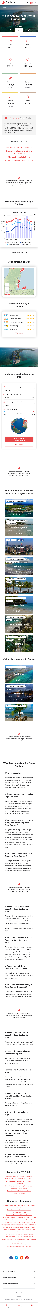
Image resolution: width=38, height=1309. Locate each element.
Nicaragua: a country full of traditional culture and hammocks (19, 1224)
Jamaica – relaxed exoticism (19, 1212)
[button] (7, 285)
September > (31, 30)
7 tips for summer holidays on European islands (19, 1236)
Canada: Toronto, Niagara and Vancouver (19, 1246)
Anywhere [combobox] (8, 390)
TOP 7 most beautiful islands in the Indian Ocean (19, 1234)
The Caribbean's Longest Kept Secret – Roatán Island (19, 1222)
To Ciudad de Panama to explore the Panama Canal (19, 1220)
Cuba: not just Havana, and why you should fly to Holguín (19, 1217)
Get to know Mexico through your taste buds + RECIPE (19, 1227)
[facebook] (11, 1258)
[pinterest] (27, 1258)
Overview (19, 26)
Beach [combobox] (7, 398)
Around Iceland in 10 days (19, 1243)
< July (9, 30)
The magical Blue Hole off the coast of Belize (19, 1215)
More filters (19, 445)
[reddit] (21, 1258)
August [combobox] (7, 405)
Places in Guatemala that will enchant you (19, 1210)
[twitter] (16, 1258)
